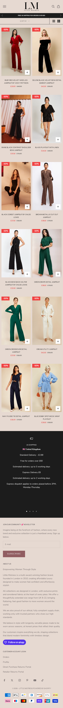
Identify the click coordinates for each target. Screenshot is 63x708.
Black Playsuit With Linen (47, 147)
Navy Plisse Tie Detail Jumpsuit (16, 416)
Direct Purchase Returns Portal (17, 667)
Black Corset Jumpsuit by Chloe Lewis (16, 215)
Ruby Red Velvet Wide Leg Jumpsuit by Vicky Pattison (16, 81)
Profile (6, 662)
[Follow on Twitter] (12, 680)
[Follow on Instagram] (19, 680)
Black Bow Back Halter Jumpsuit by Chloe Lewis (16, 283)
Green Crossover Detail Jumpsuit (16, 350)
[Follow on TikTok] (42, 680)
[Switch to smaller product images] (58, 21)
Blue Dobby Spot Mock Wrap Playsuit (47, 417)
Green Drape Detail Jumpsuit (47, 282)
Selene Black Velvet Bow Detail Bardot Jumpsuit (47, 81)
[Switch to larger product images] (53, 21)
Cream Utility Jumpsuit (46, 349)
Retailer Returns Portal (13, 671)
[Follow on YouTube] (34, 680)
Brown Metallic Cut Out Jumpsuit (47, 215)
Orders (6, 657)
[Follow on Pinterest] (27, 680)
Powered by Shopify (42, 688)
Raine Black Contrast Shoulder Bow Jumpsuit (16, 148)
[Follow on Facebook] (4, 680)
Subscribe (14, 553)
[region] (31, 471)
